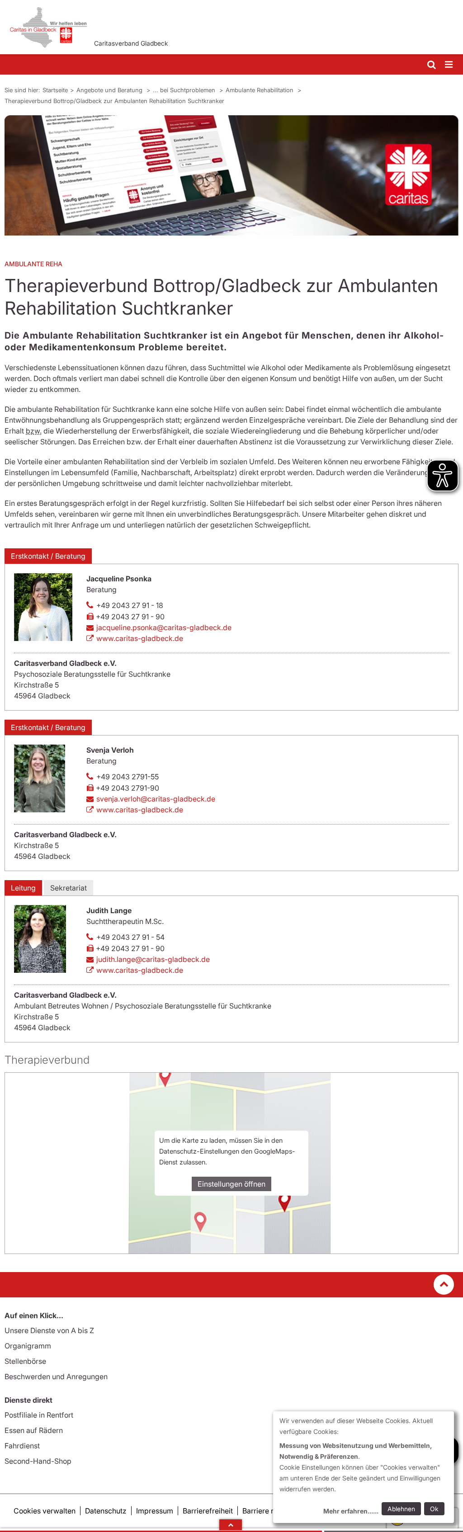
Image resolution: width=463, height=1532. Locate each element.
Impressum (154, 1510)
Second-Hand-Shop (38, 1461)
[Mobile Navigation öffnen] (449, 64)
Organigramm (28, 1345)
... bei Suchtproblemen (185, 90)
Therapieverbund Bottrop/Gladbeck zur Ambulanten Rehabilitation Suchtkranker (114, 100)
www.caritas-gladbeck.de (139, 638)
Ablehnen (401, 1509)
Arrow (230, 1524)
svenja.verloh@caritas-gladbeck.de (155, 798)
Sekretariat (68, 887)
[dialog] (363, 1467)
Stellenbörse (25, 1361)
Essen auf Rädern (34, 1430)
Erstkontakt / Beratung (48, 556)
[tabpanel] (231, 175)
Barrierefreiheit (208, 1510)
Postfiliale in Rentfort (39, 1414)
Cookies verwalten (45, 1510)
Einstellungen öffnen (231, 1183)
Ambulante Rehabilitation (260, 90)
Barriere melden (269, 1510)
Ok (434, 1509)
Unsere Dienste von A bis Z (49, 1330)
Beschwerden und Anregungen (56, 1376)
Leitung (23, 887)
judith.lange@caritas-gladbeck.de (153, 959)
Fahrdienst (22, 1445)
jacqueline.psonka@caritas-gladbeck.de (164, 627)
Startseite (55, 90)
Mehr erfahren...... (350, 1511)
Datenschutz (106, 1510)
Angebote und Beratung (110, 90)
